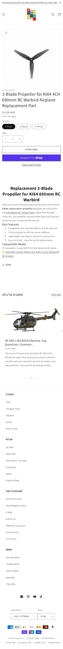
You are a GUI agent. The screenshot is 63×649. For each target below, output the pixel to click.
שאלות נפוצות (12, 480)
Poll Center (11, 539)
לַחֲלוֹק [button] (8, 264)
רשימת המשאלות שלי (16, 505)
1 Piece (8, 126)
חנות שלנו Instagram (15, 525)
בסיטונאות (11, 467)
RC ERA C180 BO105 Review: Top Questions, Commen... (25, 342)
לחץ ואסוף (11, 454)
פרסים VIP (11, 519)
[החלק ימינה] (38, 377)
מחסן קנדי (10, 584)
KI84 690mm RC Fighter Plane (20, 212)
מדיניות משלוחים (24, 643)
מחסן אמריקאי (12, 557)
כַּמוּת (4, 133)
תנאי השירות (10, 643)
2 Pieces (24, 126)
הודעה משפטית (54, 643)
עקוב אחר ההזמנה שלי (16, 460)
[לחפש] (53, 14)
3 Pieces (39, 126)
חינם (14, 116)
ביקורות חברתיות (14, 499)
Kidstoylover (19, 638)
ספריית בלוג (11, 428)
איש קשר (10, 415)
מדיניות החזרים (33, 638)
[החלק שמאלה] (25, 377)
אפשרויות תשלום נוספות (31, 165)
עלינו (8, 402)
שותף (8, 474)
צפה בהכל (56, 294)
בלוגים (9, 422)
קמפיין (9, 512)
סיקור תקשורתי (13, 409)
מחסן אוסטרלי (12, 564)
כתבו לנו (10, 447)
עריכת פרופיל (12, 532)
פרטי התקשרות (40, 643)
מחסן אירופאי (12, 571)
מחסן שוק (10, 577)
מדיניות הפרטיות (48, 638)
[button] (3, 14)
